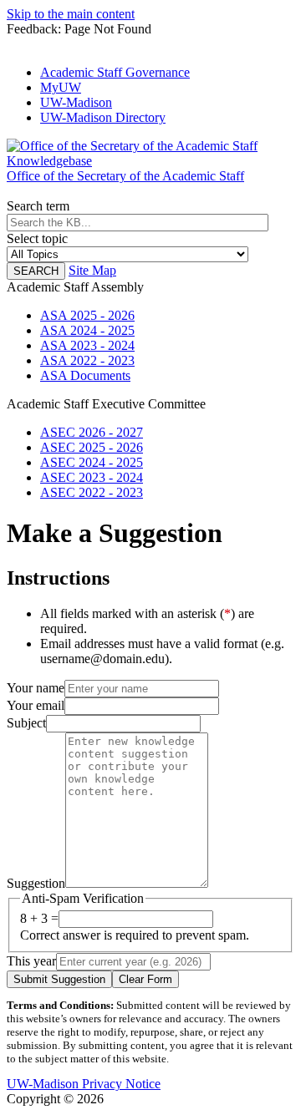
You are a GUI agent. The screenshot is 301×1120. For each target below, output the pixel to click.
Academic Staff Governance (115, 72)
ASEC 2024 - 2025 (91, 462)
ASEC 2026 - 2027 (91, 432)
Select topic (37, 238)
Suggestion (36, 883)
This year (31, 961)
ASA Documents (85, 375)
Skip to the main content (71, 14)
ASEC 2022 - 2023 (91, 492)
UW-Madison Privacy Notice (84, 1084)
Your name (35, 688)
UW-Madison (76, 102)
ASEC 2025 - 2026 (91, 447)
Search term (38, 206)
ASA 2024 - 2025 (87, 330)
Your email (35, 705)
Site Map (92, 270)
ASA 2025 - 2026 (87, 315)
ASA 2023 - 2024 (87, 345)
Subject (26, 723)
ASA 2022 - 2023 (87, 360)
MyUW (60, 87)
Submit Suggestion (59, 979)
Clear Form (145, 979)
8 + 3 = (39, 918)
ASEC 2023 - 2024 (91, 477)
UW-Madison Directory (103, 117)
